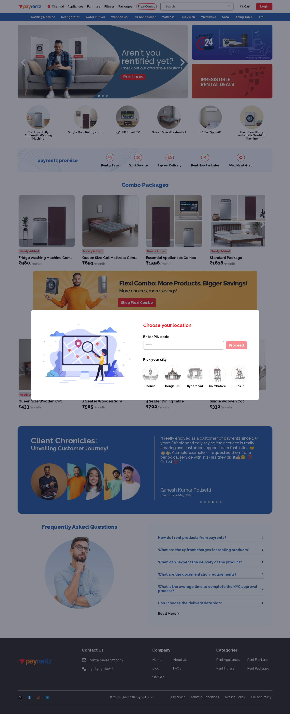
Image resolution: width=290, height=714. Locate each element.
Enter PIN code (156, 337)
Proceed (236, 345)
